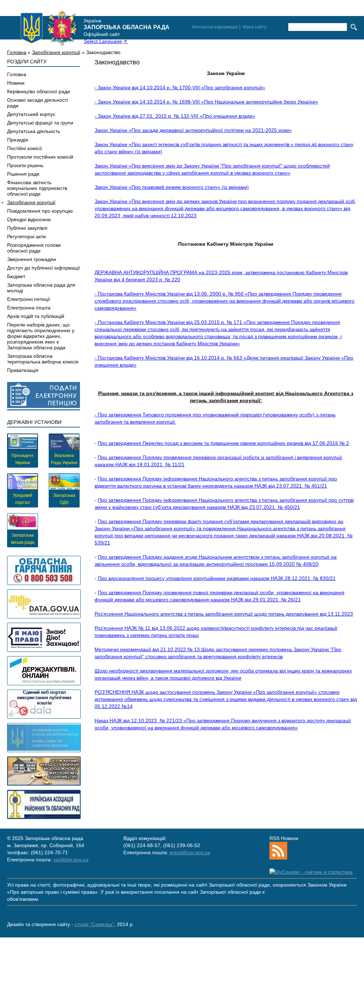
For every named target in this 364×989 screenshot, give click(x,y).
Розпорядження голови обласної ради (34, 248)
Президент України (22, 459)
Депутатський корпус (31, 114)
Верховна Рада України (64, 459)
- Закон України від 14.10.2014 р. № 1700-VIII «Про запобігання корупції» (180, 87)
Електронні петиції (28, 299)
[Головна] (49, 28)
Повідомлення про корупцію (40, 211)
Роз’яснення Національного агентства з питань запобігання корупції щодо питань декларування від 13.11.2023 (224, 614)
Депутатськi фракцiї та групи (40, 123)
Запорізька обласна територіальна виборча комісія (43, 359)
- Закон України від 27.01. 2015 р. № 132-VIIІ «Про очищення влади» (175, 116)
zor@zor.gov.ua (71, 859)
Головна (16, 52)
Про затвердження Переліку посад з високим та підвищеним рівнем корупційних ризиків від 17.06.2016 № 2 (223, 443)
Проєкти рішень (25, 165)
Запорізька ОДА (64, 499)
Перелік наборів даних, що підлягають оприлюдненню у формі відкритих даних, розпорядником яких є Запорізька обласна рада (40, 336)
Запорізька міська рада (22, 539)
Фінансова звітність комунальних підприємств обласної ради (37, 188)
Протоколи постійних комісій (40, 157)
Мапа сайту (254, 27)
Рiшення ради (23, 174)
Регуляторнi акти (26, 236)
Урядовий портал (22, 499)
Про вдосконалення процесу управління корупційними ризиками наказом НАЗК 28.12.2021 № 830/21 (217, 578)
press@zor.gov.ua (190, 852)
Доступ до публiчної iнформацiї (43, 268)
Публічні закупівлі (27, 228)
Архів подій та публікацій (35, 316)
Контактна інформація (215, 27)
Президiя (17, 140)
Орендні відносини (29, 219)
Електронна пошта (28, 307)
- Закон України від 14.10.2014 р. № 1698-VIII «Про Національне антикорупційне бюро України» (206, 102)
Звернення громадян (31, 259)
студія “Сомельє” (94, 924)
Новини (16, 83)
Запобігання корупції (56, 52)
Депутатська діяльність (33, 131)
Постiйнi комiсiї (24, 148)
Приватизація (22, 370)
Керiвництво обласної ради (38, 91)
